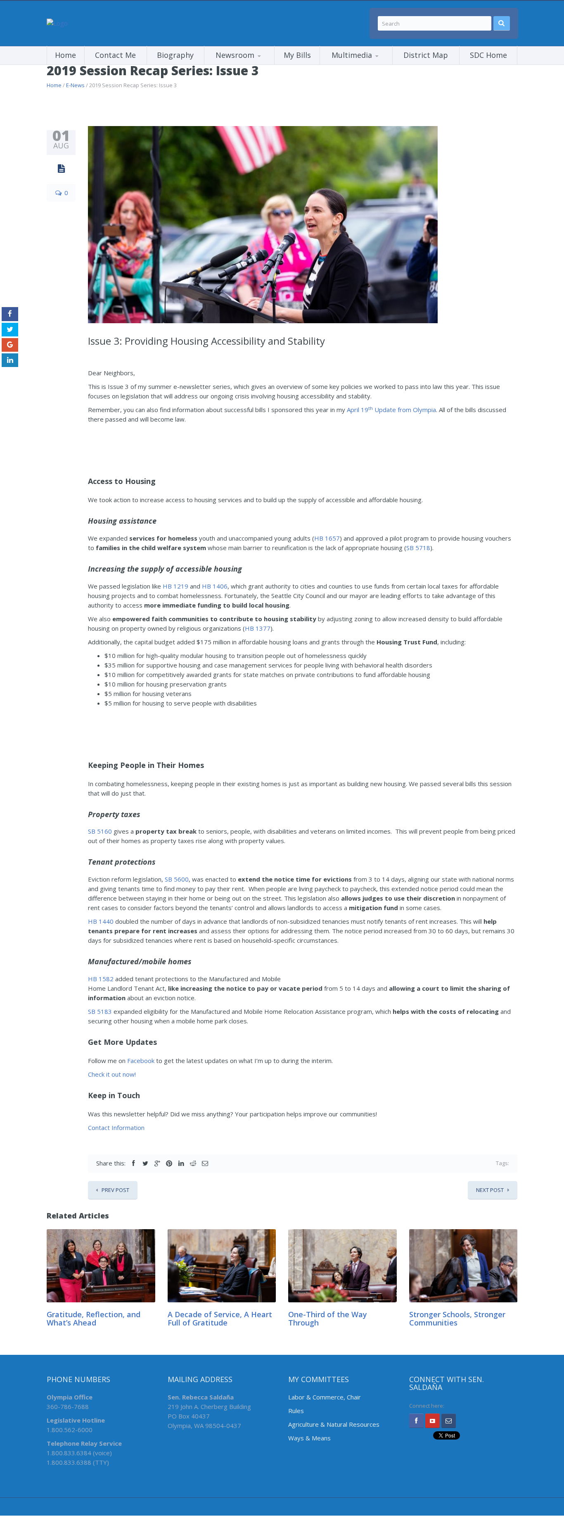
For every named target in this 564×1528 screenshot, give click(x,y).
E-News (75, 85)
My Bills (297, 55)
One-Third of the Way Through (327, 1318)
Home (65, 55)
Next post (490, 1190)
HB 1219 (175, 586)
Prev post (115, 1190)
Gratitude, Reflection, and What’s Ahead (93, 1318)
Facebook (140, 1060)
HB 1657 (327, 538)
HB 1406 (214, 586)
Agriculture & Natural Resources (333, 1424)
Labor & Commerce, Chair (324, 1397)
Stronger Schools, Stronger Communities (457, 1318)
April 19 (357, 409)
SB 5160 (100, 831)
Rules (296, 1410)
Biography (175, 55)
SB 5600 (177, 879)
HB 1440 (101, 921)
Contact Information (116, 1127)
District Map (425, 55)
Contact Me (115, 55)
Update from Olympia (404, 409)
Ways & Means (309, 1438)
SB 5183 (100, 1011)
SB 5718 (418, 548)
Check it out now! (112, 1074)
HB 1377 (257, 628)
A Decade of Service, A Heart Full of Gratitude (220, 1318)
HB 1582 (101, 979)
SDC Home (488, 55)
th (370, 408)
